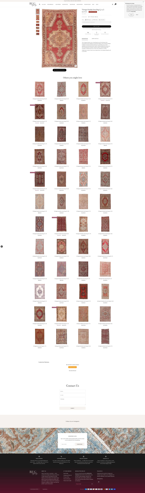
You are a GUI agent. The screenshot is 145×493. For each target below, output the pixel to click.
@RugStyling (100, 478)
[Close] (143, 1)
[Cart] (115, 4)
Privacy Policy (66, 477)
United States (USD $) (34, 489)
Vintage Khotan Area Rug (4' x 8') (105, 233)
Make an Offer (93, 11)
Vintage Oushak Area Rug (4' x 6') (83, 98)
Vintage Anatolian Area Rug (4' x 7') (83, 233)
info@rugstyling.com (110, 462)
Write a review (72, 367)
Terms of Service (66, 478)
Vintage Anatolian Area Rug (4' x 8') (61, 211)
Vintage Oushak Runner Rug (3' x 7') (105, 256)
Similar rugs (88, 19)
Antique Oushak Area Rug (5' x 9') (40, 256)
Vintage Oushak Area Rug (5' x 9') (62, 301)
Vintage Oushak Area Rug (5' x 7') (105, 98)
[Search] (39, 4)
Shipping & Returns (67, 475)
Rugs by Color (87, 4)
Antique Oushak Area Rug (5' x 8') (61, 188)
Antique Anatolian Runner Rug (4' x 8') (105, 301)
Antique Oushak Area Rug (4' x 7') (83, 121)
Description (85, 38)
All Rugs (44, 4)
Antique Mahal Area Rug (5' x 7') (61, 346)
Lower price (102, 19)
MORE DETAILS (95, 38)
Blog (97, 4)
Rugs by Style (65, 4)
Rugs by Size (72, 4)
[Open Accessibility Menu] (2, 246)
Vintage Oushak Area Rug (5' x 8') (40, 98)
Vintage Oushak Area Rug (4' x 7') (62, 98)
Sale (93, 4)
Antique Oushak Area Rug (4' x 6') (83, 346)
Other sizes (95, 19)
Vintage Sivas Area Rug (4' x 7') (83, 278)
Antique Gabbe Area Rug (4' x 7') (83, 323)
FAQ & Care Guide (67, 480)
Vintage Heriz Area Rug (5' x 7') (105, 278)
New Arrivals (50, 4)
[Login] (112, 4)
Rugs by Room (80, 4)
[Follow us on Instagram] (98, 481)
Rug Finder (58, 4)
